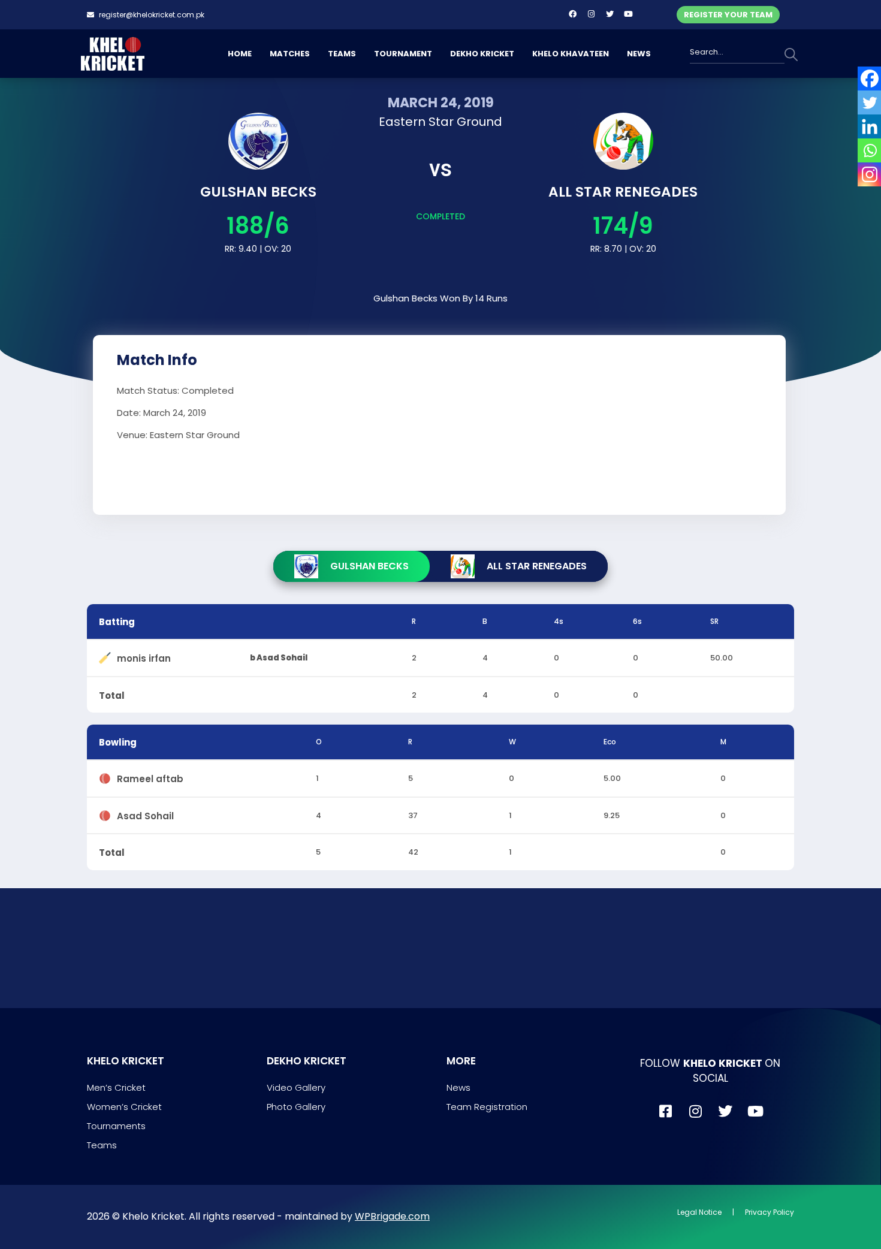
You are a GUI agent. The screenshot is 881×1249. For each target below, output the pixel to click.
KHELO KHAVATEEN (570, 53)
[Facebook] (572, 14)
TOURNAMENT (403, 53)
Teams (102, 1145)
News (458, 1087)
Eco (610, 742)
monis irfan (144, 656)
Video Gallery (296, 1087)
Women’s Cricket (124, 1106)
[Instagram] (591, 14)
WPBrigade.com (392, 1216)
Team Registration (486, 1106)
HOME (240, 53)
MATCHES (290, 53)
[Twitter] (609, 14)
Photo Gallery (296, 1106)
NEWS (639, 53)
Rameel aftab (150, 776)
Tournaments (116, 1126)
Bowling (118, 742)
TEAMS (342, 53)
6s (637, 621)
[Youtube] (628, 14)
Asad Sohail (145, 813)
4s (558, 621)
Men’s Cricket (116, 1087)
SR (714, 621)
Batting (117, 622)
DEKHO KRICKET (482, 53)
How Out (266, 621)
